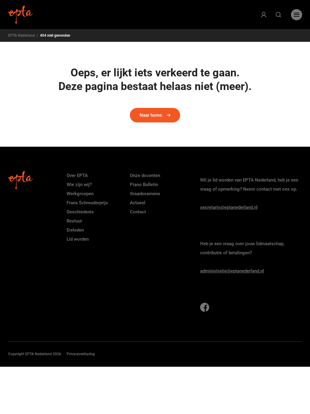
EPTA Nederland (21, 35)
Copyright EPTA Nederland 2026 (34, 354)
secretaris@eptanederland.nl (229, 207)
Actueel (137, 202)
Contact (138, 212)
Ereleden (75, 230)
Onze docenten (145, 175)
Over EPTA (77, 175)
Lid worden (78, 239)
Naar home (151, 115)
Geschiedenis (80, 212)
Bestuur (74, 221)
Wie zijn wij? (79, 184)
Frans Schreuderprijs (87, 202)
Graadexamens (145, 193)
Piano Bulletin (144, 184)
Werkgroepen (80, 193)
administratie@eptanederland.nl (232, 271)
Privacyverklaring (81, 354)
